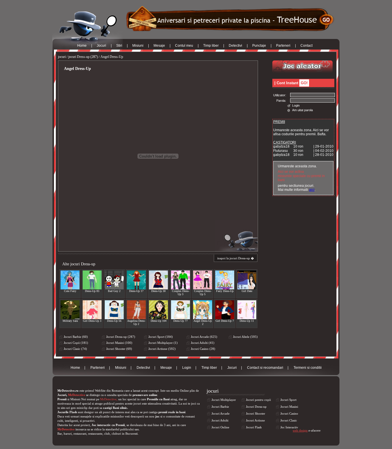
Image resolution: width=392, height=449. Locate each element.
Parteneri (283, 46)
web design (300, 430)
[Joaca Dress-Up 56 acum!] (114, 309)
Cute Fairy (70, 291)
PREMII (279, 122)
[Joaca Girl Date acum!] (246, 279)
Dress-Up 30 (158, 291)
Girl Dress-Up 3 (92, 320)
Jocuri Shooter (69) (119, 348)
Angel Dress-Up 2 (202, 322)
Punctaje (259, 46)
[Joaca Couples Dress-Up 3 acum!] (180, 279)
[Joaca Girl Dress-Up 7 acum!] (224, 309)
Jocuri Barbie (220, 406)
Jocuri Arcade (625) (204, 336)
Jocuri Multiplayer (223, 399)
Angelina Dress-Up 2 (136, 322)
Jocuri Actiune (255, 420)
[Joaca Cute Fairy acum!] (70, 279)
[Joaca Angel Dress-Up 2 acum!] (202, 309)
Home (82, 46)
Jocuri (101, 46)
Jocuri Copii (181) (76, 342)
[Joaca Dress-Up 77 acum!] (180, 309)
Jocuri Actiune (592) (162, 348)
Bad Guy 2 (114, 291)
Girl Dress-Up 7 (225, 320)
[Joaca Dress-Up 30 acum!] (158, 279)
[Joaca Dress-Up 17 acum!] (136, 279)
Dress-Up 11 (247, 320)
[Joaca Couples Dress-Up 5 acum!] (202, 279)
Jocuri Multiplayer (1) (163, 342)
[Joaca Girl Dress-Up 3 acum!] (92, 309)
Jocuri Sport (288, 399)
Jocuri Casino (289, 413)
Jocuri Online (220, 427)
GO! (304, 83)
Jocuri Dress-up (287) (120, 336)
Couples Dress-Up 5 (202, 292)
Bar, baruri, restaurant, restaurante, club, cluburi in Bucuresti (97, 433)
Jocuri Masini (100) (119, 342)
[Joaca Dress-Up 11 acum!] (246, 309)
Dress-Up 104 (158, 320)
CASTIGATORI (284, 142)
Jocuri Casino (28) (203, 348)
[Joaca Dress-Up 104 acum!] (158, 309)
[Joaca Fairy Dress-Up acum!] (224, 279)
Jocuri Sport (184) (160, 336)
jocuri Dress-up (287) (83, 57)
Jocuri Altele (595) (245, 336)
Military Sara (70, 320)
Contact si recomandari (265, 368)
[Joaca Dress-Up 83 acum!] (92, 279)
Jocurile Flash (67, 412)
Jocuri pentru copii (258, 399)
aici (312, 190)
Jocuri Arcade (220, 413)
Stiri (119, 46)
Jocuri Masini (289, 406)
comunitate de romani (180, 416)
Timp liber (211, 46)
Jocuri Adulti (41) (202, 342)
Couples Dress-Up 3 (180, 292)
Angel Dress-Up (111, 57)
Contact (306, 46)
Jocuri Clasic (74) (75, 348)
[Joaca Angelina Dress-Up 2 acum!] (136, 309)
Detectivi (235, 46)
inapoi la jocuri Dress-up (233, 258)
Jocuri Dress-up (256, 406)
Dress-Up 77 (180, 320)
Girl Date (247, 291)
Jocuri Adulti (219, 420)
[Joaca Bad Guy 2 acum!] (114, 279)
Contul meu (184, 46)
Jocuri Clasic (288, 420)
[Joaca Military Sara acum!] (70, 309)
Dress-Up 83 (92, 291)
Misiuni (137, 46)
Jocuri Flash (254, 427)
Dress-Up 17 (136, 291)
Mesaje (159, 46)
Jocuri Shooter (255, 413)
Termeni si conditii (308, 368)
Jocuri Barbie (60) (76, 336)
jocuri (62, 57)
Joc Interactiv (289, 427)
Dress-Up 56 (114, 320)
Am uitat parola (302, 110)
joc (157, 416)
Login (296, 105)
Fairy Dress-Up (225, 291)
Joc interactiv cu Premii (108, 425)
